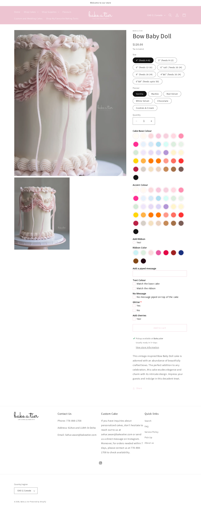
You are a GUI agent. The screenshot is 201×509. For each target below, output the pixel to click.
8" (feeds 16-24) (144, 74)
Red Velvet (172, 93)
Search (148, 421)
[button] (31, 12)
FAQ (147, 426)
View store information (147, 347)
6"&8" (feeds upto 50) (147, 81)
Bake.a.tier (25, 502)
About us (149, 442)
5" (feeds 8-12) (166, 60)
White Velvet (142, 100)
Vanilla (139, 93)
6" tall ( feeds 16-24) (171, 67)
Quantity (137, 115)
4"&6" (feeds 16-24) (171, 74)
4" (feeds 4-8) (143, 60)
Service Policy (151, 432)
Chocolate (162, 100)
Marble (155, 93)
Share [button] (139, 388)
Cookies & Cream (145, 108)
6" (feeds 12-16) (144, 67)
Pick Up (148, 437)
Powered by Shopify (38, 502)
